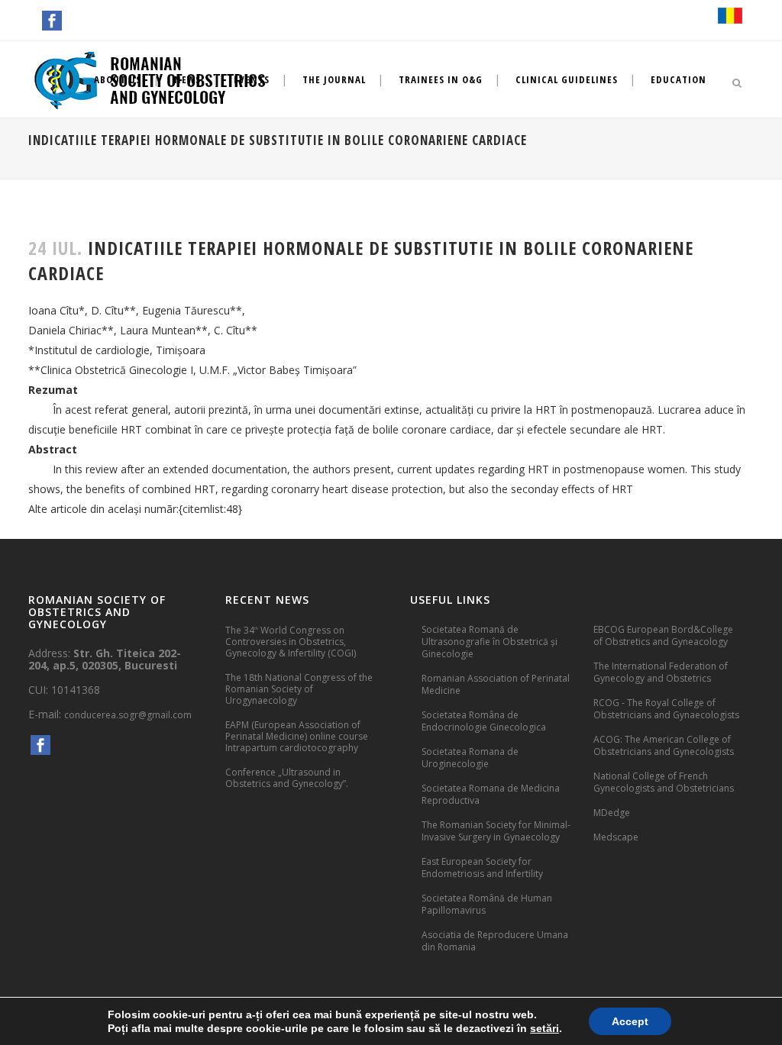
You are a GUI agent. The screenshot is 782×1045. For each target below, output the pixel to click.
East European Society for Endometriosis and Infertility (482, 867)
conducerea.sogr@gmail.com (128, 714)
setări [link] (544, 1028)
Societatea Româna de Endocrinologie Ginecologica (484, 721)
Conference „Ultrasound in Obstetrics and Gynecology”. (286, 777)
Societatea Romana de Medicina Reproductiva (491, 794)
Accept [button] (630, 1021)
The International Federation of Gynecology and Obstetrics (660, 672)
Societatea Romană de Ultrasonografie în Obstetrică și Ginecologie (489, 641)
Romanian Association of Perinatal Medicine (496, 684)
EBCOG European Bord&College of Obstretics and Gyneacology (663, 635)
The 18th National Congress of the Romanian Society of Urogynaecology (299, 689)
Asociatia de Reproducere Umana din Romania (495, 940)
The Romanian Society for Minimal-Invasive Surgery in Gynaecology (496, 830)
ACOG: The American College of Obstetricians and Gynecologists (663, 745)
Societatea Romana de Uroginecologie (470, 757)
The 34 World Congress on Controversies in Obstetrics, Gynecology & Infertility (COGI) (290, 641)
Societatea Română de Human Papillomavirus (487, 904)
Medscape (615, 837)
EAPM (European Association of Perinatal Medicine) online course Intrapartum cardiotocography (296, 736)
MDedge (611, 812)
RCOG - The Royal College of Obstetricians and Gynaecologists (666, 708)
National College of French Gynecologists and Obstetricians (663, 782)
